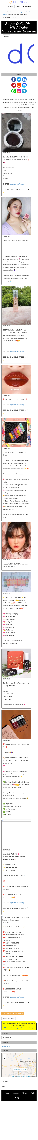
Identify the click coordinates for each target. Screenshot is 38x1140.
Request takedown (8, 1018)
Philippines (11, 12)
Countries (27, 6)
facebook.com (6, 1046)
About (7, 1093)
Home (11, 6)
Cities (18, 6)
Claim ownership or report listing (13, 1013)
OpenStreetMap (26, 1076)
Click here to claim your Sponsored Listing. (19, 1028)
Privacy (24, 1093)
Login (18, 1098)
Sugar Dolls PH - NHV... (20, 1069)
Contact (15, 1093)
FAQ (32, 1093)
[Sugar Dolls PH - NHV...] (19, 1066)
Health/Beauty (7, 1037)
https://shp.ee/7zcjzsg (17, 184)
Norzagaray (20, 12)
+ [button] (4, 1055)
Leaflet (13, 1076)
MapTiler (19, 1076)
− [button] (4, 1058)
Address (7, 36)
